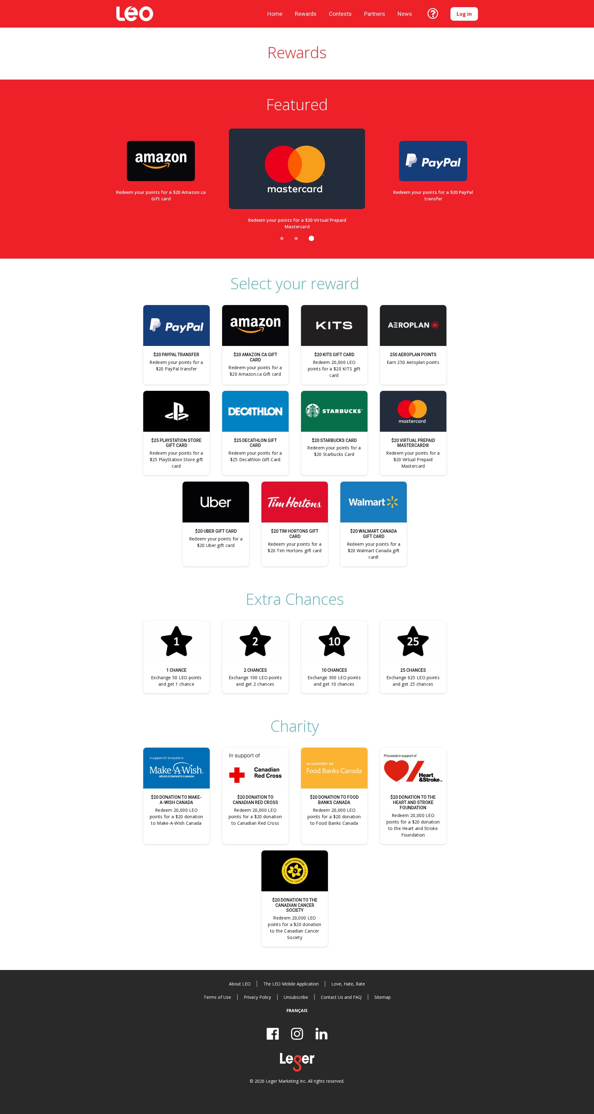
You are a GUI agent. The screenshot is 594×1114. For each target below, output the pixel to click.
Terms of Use (217, 997)
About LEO (240, 984)
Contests (340, 14)
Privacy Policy (257, 997)
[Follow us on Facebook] (273, 1034)
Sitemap (382, 997)
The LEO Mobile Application (291, 984)
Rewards (305, 14)
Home (274, 14)
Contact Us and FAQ (341, 997)
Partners (374, 14)
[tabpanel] (161, 177)
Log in (464, 14)
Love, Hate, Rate (348, 984)
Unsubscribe (296, 997)
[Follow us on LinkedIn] (322, 1034)
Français (297, 1010)
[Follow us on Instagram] (297, 1034)
